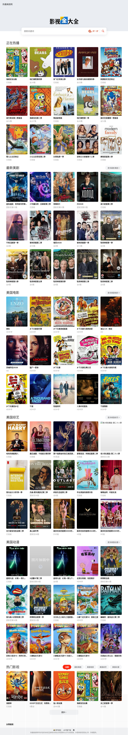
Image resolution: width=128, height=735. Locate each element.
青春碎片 (56, 204)
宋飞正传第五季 (59, 79)
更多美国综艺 (113, 417)
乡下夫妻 (56, 367)
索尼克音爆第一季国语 (109, 118)
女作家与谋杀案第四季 (85, 79)
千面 (31, 406)
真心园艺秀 (34, 531)
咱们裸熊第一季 (83, 118)
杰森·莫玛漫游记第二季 (39, 492)
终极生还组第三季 (60, 492)
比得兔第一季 (58, 157)
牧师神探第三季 (83, 281)
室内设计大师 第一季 (14, 492)
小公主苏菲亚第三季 (38, 157)
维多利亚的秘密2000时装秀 (64, 531)
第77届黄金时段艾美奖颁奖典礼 (64, 454)
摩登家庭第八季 (106, 157)
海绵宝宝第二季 (36, 118)
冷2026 (80, 204)
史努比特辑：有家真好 (85, 578)
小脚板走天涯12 (36, 656)
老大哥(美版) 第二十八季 (110, 454)
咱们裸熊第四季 (36, 79)
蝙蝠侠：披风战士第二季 (110, 617)
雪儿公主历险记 (12, 157)
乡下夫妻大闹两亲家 (85, 329)
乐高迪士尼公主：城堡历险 (111, 656)
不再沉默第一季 (12, 243)
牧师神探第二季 (106, 281)
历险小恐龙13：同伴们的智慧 (17, 656)
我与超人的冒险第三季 (15, 617)
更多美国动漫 (113, 542)
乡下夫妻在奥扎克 (84, 367)
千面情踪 (104, 406)
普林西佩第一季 (83, 243)
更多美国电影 (113, 293)
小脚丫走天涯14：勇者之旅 (87, 617)
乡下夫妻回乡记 (12, 406)
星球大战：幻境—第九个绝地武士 (64, 578)
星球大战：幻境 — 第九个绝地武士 (17, 578)
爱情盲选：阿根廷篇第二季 (87, 454)
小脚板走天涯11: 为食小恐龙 (64, 656)
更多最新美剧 (113, 168)
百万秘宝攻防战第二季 (15, 531)
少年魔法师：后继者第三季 (40, 204)
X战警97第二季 (36, 578)
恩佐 (8, 329)
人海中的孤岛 (82, 406)
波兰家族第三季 (106, 204)
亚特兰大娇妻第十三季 (85, 157)
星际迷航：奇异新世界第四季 (17, 204)
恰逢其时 (56, 406)
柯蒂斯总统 (104, 578)
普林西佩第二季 (36, 243)
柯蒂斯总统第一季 (37, 617)
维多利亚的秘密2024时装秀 (87, 531)
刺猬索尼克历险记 (107, 79)
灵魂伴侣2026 (12, 367)
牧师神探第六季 (12, 281)
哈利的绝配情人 (12, 454)
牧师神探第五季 (36, 281)
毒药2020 (57, 243)
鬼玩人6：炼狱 (106, 329)
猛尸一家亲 (34, 367)
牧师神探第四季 (59, 281)
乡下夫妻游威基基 (60, 329)
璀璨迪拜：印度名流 (108, 492)
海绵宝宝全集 (11, 79)
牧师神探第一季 (106, 243)
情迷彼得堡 (57, 118)
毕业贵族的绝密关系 (85, 492)
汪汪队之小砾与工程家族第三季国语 (64, 617)
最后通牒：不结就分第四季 (40, 454)
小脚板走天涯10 (83, 656)
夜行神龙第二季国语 (14, 118)
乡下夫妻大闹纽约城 (108, 367)
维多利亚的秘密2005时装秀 (111, 531)
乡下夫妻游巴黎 (36, 329)
